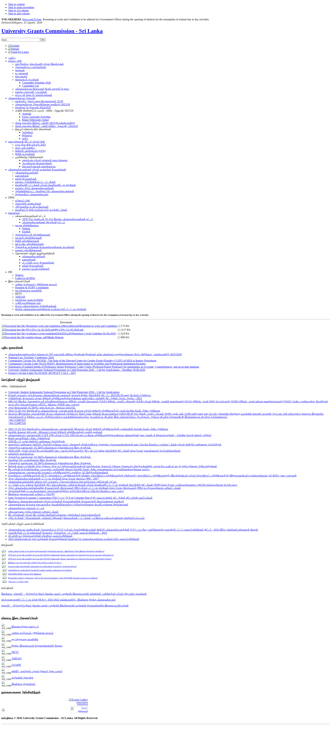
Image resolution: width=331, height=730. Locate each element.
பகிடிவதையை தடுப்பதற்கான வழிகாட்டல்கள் (33, 511)
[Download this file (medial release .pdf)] (25, 337)
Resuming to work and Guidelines (98, 325)
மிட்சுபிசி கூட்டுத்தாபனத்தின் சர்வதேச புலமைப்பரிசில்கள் (40, 535)
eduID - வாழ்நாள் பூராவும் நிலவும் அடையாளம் (37, 671)
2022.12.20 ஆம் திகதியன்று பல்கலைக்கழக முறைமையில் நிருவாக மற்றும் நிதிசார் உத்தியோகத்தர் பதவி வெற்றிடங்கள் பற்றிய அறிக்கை (84, 410)
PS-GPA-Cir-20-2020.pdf (69, 329)
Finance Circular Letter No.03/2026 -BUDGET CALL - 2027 (42, 373)
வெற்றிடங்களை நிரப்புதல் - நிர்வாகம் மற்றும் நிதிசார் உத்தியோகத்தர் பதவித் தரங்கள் (55, 432)
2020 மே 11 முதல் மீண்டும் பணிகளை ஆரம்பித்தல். (36, 441)
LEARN (16, 664)
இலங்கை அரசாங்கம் (23, 684)
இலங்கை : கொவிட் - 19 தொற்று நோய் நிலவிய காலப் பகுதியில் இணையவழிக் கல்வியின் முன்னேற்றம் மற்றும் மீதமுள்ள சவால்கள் (74, 593)
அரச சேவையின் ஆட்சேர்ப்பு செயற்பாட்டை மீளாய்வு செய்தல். (42, 407)
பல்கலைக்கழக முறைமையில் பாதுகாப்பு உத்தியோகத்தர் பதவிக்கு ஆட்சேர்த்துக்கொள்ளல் (58, 472)
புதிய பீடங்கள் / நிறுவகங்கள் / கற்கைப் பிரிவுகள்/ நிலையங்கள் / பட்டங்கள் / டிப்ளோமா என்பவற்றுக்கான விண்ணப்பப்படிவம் (76, 518)
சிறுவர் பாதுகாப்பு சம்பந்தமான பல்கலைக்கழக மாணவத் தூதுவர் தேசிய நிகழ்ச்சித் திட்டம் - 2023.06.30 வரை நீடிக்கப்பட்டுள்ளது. (79, 395)
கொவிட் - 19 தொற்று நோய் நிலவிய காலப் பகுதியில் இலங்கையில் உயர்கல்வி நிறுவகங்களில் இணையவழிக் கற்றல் (65, 605)
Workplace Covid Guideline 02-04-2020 (94, 333)
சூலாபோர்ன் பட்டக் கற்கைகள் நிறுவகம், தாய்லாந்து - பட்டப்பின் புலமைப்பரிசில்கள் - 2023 (57, 532)
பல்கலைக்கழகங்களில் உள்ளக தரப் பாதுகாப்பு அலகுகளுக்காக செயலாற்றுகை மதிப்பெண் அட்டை (62, 481)
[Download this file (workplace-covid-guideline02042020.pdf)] (37, 333)
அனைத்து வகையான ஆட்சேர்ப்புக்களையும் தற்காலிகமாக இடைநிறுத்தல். (49, 447)
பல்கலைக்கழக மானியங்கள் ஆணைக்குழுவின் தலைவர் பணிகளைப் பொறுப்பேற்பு (40, 570)
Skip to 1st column (18, 10)
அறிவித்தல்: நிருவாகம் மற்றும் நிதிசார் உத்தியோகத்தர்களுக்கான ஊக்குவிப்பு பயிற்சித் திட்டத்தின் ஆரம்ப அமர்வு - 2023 (75, 398)
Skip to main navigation (21, 7)
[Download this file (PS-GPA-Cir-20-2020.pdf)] (28, 329)
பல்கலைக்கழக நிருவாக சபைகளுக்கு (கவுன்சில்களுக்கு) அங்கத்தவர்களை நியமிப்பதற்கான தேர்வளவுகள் (68, 504)
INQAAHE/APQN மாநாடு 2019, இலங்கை (24, 574)
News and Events (31, 19)
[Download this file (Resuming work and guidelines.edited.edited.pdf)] (41, 325)
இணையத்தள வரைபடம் (25, 626)
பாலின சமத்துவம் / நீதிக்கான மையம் (32, 633)
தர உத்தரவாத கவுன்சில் (25, 639)
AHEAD (17, 658)
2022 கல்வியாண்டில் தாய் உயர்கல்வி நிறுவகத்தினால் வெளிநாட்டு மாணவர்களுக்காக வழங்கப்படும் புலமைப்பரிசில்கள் (73, 539)
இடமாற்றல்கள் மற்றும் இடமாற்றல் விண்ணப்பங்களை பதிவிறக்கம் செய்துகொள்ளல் (54, 514)
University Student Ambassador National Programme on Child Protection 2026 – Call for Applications (63, 392)
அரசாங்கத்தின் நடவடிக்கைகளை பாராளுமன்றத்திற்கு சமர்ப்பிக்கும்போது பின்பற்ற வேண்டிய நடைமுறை (66, 491)
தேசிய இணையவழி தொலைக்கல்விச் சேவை (37, 645)
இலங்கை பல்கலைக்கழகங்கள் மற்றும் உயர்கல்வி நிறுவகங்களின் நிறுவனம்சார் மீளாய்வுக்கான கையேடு (66, 501)
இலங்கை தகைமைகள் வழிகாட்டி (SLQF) (31, 494)
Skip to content (16, 4)
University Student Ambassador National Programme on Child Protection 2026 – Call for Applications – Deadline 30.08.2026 (76, 369)
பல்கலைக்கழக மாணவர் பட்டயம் (26, 508)
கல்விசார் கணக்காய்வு (21, 453)
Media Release (56, 337)
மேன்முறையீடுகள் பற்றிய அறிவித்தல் (29, 438)
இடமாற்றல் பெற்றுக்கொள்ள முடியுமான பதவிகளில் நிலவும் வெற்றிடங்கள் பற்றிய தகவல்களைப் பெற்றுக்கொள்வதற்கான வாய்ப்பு (79, 469)
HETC (15, 652)
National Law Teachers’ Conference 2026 (31, 357)
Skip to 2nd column (19, 13)
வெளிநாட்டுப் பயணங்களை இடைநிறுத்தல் (32, 460)
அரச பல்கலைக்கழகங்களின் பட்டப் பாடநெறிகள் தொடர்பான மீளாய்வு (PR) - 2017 (53, 478)
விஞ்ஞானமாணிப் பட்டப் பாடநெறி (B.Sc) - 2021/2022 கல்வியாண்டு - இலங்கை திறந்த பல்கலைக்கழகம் (58, 599)
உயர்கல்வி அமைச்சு (22, 677)
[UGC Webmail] (79, 709)
